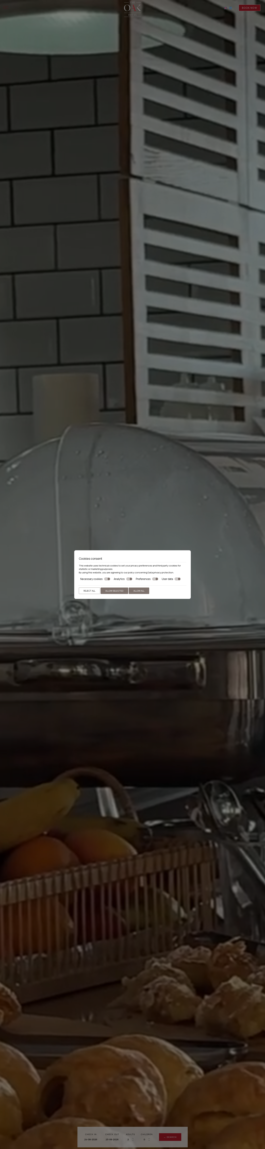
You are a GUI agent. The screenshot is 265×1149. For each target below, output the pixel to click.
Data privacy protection (160, 572)
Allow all (138, 590)
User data (167, 579)
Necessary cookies (91, 579)
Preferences (143, 579)
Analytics (119, 579)
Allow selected (114, 590)
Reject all (89, 590)
